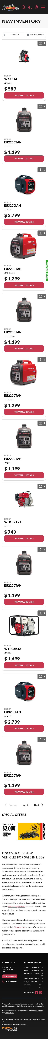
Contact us (20, 927)
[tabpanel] (34, 977)
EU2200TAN (13, 142)
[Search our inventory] (23, 7)
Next (36, 805)
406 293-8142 (12, 981)
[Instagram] (40, 992)
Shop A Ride (16, 1024)
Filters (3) (15, 34)
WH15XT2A (13, 522)
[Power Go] (24, 1029)
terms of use (9, 1013)
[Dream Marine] (10, 7)
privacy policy (38, 1011)
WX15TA (10, 79)
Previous (13, 805)
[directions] (36, 7)
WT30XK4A (13, 649)
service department (16, 906)
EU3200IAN (12, 205)
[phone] (30, 7)
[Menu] (43, 7)
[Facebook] (36, 992)
